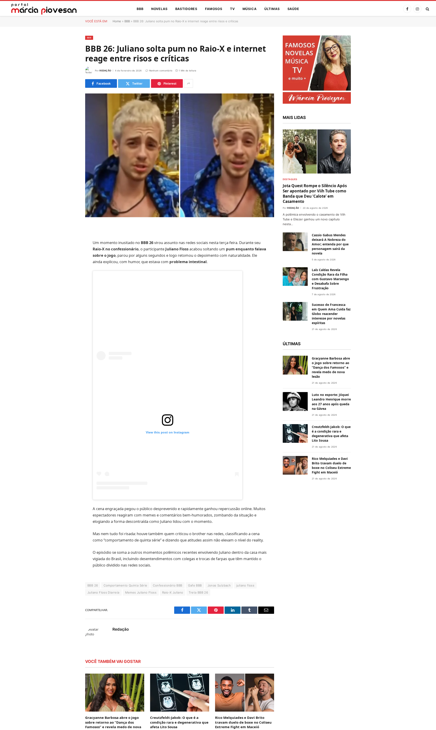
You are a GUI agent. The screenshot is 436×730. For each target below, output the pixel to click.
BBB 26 (92, 655)
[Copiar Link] (69, 297)
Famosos (213, 9)
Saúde (293, 9)
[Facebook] (69, 239)
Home (117, 21)
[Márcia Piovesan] (42, 9)
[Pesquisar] (427, 9)
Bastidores (186, 9)
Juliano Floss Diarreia (103, 662)
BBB (140, 9)
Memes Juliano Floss (140, 662)
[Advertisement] (168, 313)
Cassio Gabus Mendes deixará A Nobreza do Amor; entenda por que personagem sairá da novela (330, 391)
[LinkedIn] (69, 262)
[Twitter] (69, 251)
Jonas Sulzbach (219, 655)
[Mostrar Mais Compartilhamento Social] (188, 83)
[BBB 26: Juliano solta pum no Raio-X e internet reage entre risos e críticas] (179, 155)
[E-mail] (69, 286)
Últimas (272, 9)
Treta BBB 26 (198, 662)
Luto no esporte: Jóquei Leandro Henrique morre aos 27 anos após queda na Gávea (331, 695)
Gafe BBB (195, 655)
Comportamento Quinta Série (125, 655)
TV (232, 9)
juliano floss (245, 655)
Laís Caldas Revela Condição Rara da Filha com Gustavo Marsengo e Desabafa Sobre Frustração (330, 425)
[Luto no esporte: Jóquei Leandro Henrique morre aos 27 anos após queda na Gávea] (295, 694)
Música (250, 9)
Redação (105, 70)
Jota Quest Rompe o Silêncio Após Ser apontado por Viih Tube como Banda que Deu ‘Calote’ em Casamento (315, 340)
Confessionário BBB (167, 655)
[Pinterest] (69, 274)
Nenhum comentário (160, 70)
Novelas (159, 9)
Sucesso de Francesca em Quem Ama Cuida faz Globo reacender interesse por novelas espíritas (331, 460)
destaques (290, 326)
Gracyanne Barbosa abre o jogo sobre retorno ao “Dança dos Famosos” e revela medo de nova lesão (331, 660)
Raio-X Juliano (172, 662)
